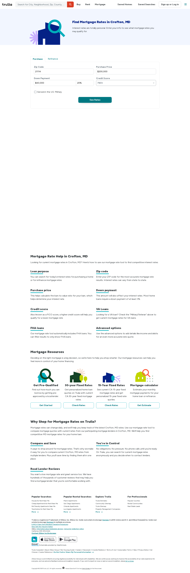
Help (135, 550)
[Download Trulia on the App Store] (47, 539)
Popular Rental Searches (77, 496)
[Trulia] (34, 539)
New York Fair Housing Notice (42, 527)
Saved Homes (125, 4)
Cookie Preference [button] (45, 552)
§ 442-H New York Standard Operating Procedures (50, 524)
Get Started (45, 405)
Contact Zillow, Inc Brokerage (44, 533)
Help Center (86, 568)
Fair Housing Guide (67, 550)
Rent (87, 4)
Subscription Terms (124, 550)
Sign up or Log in (170, 4)
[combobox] (44, 4)
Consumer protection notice (74, 529)
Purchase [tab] (38, 59)
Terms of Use (111, 550)
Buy (79, 4)
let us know (130, 561)
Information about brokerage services (50, 529)
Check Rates (78, 405)
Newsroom (87, 550)
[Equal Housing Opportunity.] (63, 568)
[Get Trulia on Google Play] (67, 539)
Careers (78, 550)
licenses (105, 520)
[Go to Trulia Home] (8, 4)
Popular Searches (41, 496)
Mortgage (100, 4)
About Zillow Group (52, 550)
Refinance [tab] (53, 59)
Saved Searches (146, 4)
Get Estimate (144, 405)
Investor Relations (98, 550)
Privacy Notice (143, 550)
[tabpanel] (95, 84)
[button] (70, 4)
